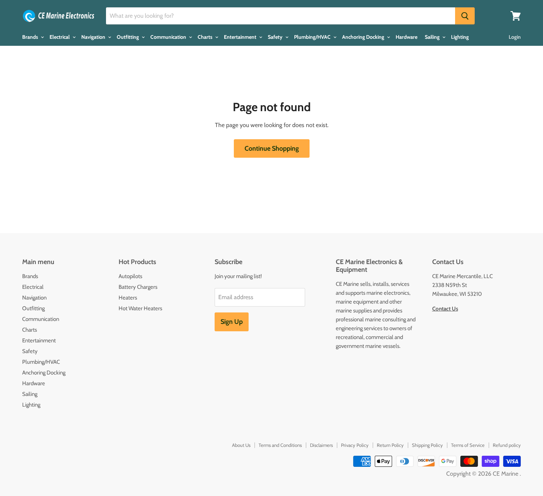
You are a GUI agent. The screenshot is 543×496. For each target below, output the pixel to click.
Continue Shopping (272, 148)
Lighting (460, 37)
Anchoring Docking (363, 37)
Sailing (433, 37)
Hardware (406, 37)
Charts (206, 37)
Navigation (93, 37)
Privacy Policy (355, 445)
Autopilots (130, 276)
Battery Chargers (138, 287)
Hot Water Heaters (140, 308)
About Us (241, 445)
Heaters (128, 297)
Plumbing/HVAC (313, 37)
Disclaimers (321, 445)
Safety (276, 37)
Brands (30, 37)
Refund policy (507, 445)
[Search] (465, 15)
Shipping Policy (427, 445)
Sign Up (232, 322)
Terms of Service (468, 445)
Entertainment (240, 37)
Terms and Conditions (280, 445)
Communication (168, 37)
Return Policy (390, 445)
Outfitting (128, 37)
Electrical (60, 37)
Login (515, 37)
